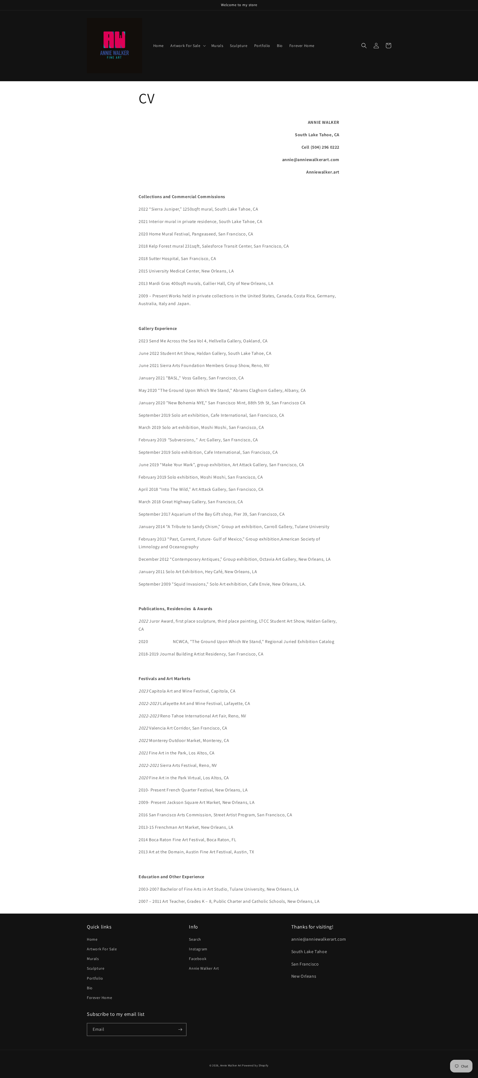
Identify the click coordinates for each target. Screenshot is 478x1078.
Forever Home (99, 997)
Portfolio (95, 978)
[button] (187, 45)
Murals (93, 958)
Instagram (198, 948)
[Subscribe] (180, 1029)
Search (195, 939)
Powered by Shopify (255, 1065)
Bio (90, 987)
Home (92, 939)
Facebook (197, 958)
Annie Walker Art (204, 968)
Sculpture (95, 968)
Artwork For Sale (102, 948)
